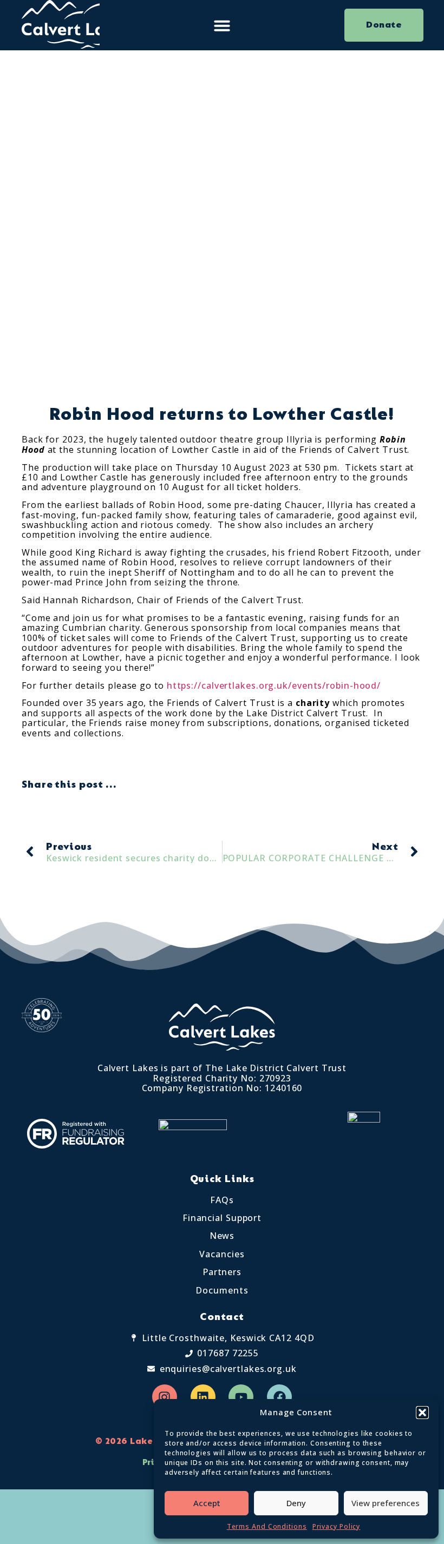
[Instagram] (164, 1396)
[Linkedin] (203, 1396)
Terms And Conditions (267, 1526)
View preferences (385, 1502)
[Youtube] (240, 1396)
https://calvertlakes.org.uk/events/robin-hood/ (274, 685)
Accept (206, 1502)
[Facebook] (279, 1396)
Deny (296, 1502)
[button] (422, 1412)
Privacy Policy (336, 1526)
